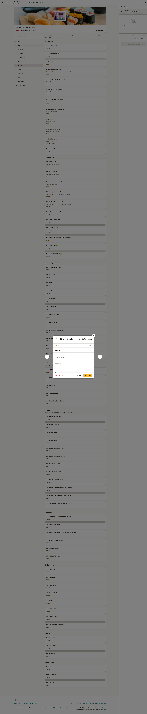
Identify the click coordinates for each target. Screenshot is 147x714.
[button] (47, 358)
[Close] (93, 335)
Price (59, 345)
